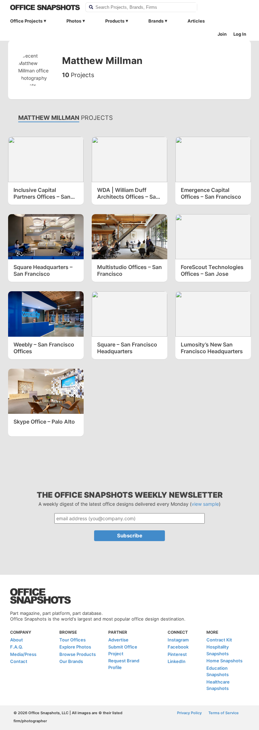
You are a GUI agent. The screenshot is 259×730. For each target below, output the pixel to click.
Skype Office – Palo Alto (44, 421)
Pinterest (177, 654)
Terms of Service (223, 712)
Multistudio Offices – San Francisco (129, 270)
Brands (156, 21)
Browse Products (77, 654)
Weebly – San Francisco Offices (43, 348)
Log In (239, 34)
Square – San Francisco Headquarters (127, 348)
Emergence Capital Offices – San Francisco (211, 193)
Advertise (118, 639)
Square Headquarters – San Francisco (43, 270)
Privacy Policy (189, 712)
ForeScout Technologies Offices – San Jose (212, 270)
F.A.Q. (16, 647)
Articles (196, 21)
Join (222, 34)
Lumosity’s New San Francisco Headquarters (212, 348)
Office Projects (26, 21)
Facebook (178, 647)
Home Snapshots (224, 660)
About (16, 639)
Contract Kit (219, 639)
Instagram (178, 639)
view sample (205, 504)
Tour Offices (72, 639)
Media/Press (23, 654)
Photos (73, 21)
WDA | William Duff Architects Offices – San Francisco (128, 193)
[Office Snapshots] (45, 7)
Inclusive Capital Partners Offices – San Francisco (41, 193)
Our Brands (71, 661)
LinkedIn (176, 661)
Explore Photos (75, 647)
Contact (18, 661)
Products (114, 21)
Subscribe (129, 535)
